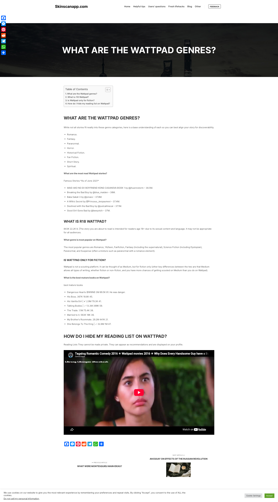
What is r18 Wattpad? (78, 97)
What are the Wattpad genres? (82, 93)
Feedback (214, 6)
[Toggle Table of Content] (106, 89)
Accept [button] (269, 495)
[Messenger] (3, 24)
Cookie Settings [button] (253, 495)
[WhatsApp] (3, 47)
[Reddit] (3, 35)
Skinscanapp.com (69, 6)
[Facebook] (3, 18)
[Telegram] (3, 41)
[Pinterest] (3, 29)
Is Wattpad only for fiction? (81, 100)
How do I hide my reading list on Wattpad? (89, 103)
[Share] (3, 53)
